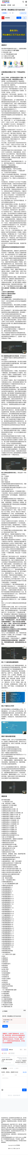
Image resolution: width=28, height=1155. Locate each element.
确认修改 (25, 1072)
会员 (13, 5)
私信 (24, 17)
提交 (24, 1090)
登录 (7, 1021)
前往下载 (24, 13)
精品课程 (3, 5)
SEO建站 (4, 13)
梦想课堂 (18, 1145)
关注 (19, 17)
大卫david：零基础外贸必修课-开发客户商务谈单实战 (21, 1062)
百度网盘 (5, 1026)
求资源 (9, 5)
